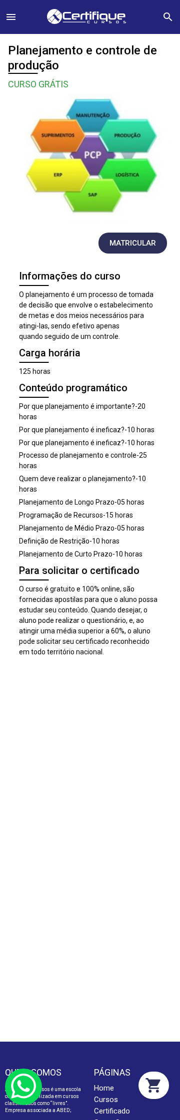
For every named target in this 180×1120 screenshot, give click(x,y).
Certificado (112, 1111)
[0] (153, 1085)
